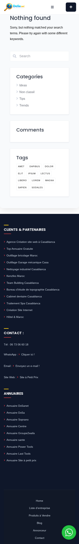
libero (22, 180)
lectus (45, 173)
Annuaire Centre (16, 426)
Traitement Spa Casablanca (23, 303)
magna (49, 180)
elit (20, 173)
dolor (49, 166)
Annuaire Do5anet (18, 405)
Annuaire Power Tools (20, 446)
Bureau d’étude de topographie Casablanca (33, 289)
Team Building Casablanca (23, 282)
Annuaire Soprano (18, 419)
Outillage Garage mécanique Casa (28, 262)
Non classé (27, 92)
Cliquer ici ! (28, 354)
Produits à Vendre (39, 515)
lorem (36, 180)
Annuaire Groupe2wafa (21, 433)
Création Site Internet (19, 310)
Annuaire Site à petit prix (21, 460)
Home (39, 500)
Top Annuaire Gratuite (20, 248)
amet (21, 166)
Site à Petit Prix (29, 377)
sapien (22, 187)
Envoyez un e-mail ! (28, 365)
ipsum (32, 173)
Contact (39, 537)
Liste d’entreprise (39, 508)
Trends (24, 105)
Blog (39, 522)
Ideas (23, 85)
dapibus (35, 166)
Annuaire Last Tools (18, 453)
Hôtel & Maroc (15, 316)
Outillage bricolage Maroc (22, 255)
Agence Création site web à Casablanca (31, 241)
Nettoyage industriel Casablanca (26, 269)
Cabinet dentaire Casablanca (24, 296)
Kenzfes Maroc (16, 275)
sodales (37, 187)
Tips (22, 98)
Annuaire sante (16, 439)
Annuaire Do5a (16, 412)
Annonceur (39, 530)
